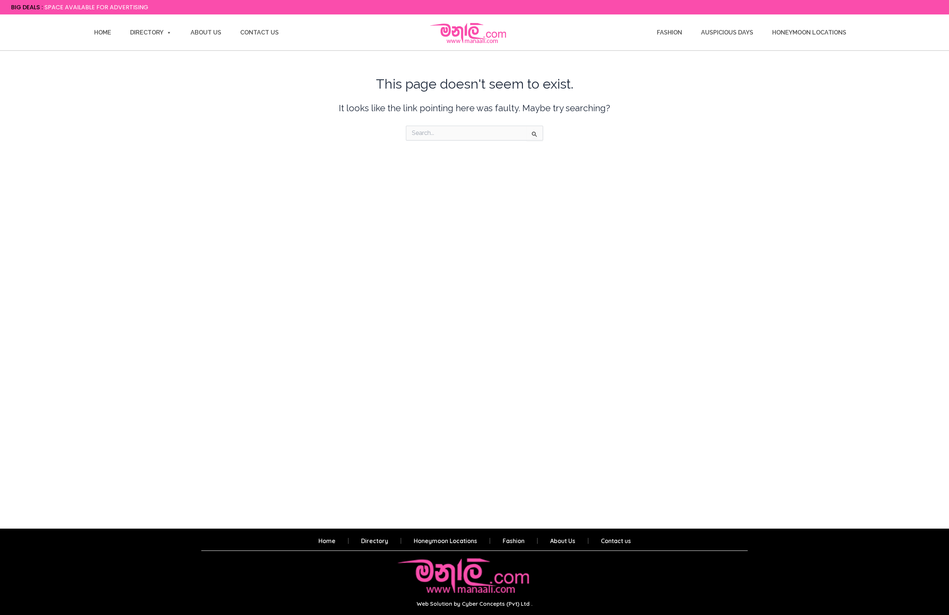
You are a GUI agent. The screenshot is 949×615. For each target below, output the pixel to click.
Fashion (669, 32)
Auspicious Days (727, 32)
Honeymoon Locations (809, 32)
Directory (146, 32)
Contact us (259, 32)
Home (102, 32)
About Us (206, 32)
